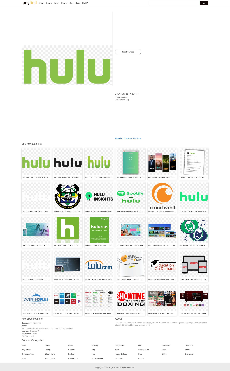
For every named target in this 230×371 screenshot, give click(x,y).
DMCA (85, 3)
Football (71, 354)
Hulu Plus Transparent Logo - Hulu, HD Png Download (105, 245)
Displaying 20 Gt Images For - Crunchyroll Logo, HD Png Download (173, 211)
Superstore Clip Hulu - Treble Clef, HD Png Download (200, 245)
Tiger (117, 349)
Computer (189, 354)
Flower (64, 3)
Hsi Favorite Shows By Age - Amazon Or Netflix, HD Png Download (110, 313)
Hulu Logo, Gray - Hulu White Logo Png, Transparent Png (75, 177)
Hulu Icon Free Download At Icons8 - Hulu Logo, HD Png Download (47, 177)
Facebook (119, 358)
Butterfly (95, 345)
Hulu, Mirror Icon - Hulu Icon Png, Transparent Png (73, 245)
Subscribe (189, 345)
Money (141, 358)
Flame (47, 345)
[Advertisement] (67, 28)
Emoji (56, 3)
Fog (93, 349)
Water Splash (50, 358)
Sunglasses (119, 345)
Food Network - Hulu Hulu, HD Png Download (165, 245)
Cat (139, 345)
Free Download (128, 51)
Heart (24, 345)
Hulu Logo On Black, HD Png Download (37, 211)
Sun (71, 3)
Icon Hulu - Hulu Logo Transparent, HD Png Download (105, 177)
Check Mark (50, 354)
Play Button (26, 349)
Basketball (166, 345)
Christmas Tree (28, 354)
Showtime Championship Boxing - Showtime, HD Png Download (141, 313)
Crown (49, 3)
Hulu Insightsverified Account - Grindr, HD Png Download (138, 279)
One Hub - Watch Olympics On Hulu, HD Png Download (43, 245)
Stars (77, 3)
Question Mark (97, 358)
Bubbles (71, 349)
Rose (164, 349)
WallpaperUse (143, 349)
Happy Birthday (121, 354)
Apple (70, 345)
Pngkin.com (73, 358)
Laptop (47, 349)
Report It (118, 138)
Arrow (41, 3)
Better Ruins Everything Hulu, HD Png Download (166, 313)
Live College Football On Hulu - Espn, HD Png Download (201, 279)
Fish (140, 354)
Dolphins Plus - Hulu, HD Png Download (37, 313)
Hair (93, 354)
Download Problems (132, 138)
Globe (164, 354)
